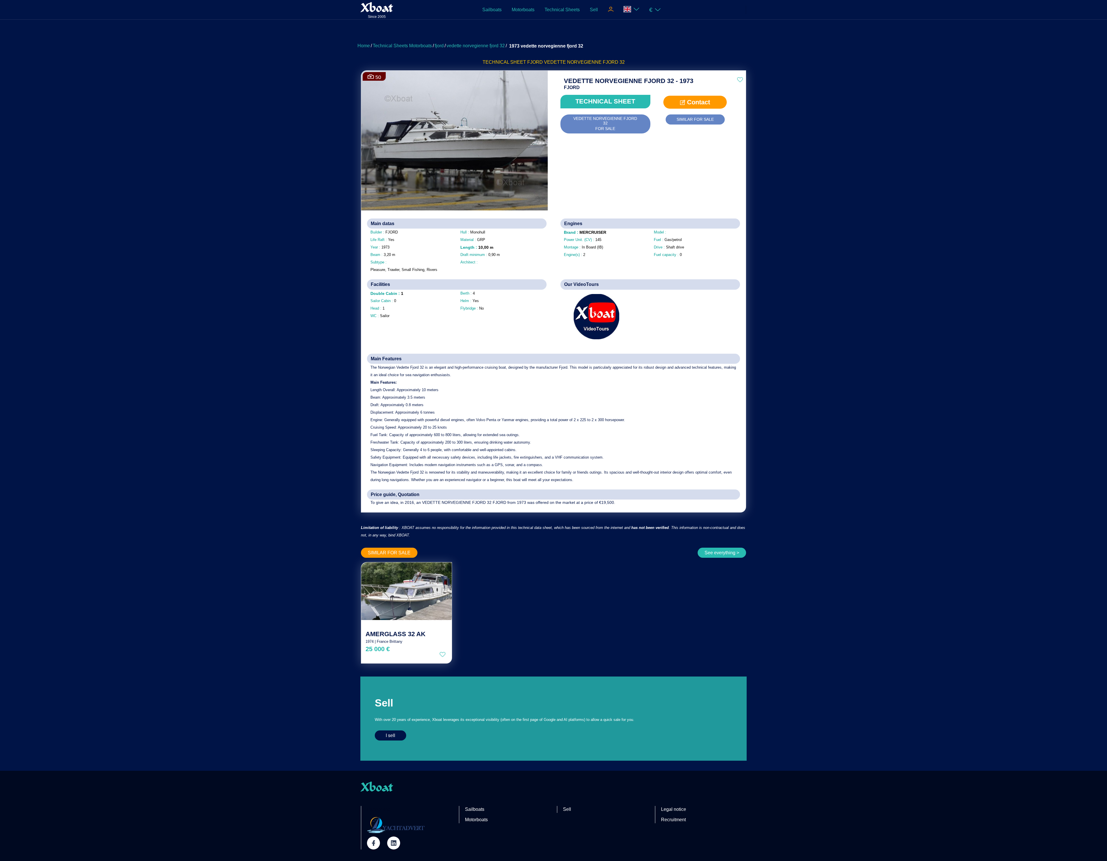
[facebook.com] (373, 842)
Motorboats (523, 9)
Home (363, 45)
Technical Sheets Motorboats (402, 45)
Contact (697, 102)
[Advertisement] (553, 33)
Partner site (378, 809)
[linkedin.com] (393, 842)
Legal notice (673, 809)
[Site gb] (631, 9)
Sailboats (492, 9)
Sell (594, 9)
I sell (390, 735)
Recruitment (673, 819)
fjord (439, 45)
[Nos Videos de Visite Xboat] (592, 316)
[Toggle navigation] (610, 9)
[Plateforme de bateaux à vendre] (396, 824)
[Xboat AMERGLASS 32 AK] (406, 591)
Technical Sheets (562, 9)
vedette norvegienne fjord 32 (476, 45)
